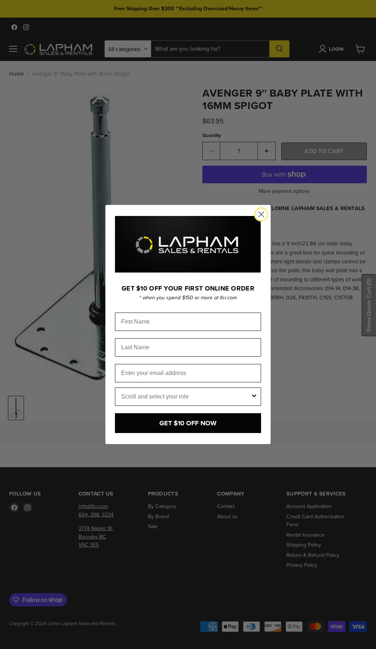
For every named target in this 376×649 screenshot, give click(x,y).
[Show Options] (254, 396)
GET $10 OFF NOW (188, 423)
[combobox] (185, 396)
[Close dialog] (261, 214)
